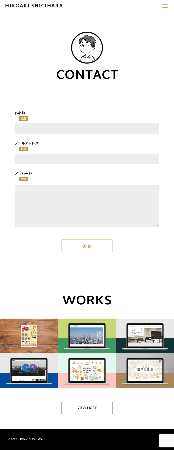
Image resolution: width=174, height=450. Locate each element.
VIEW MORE (87, 408)
